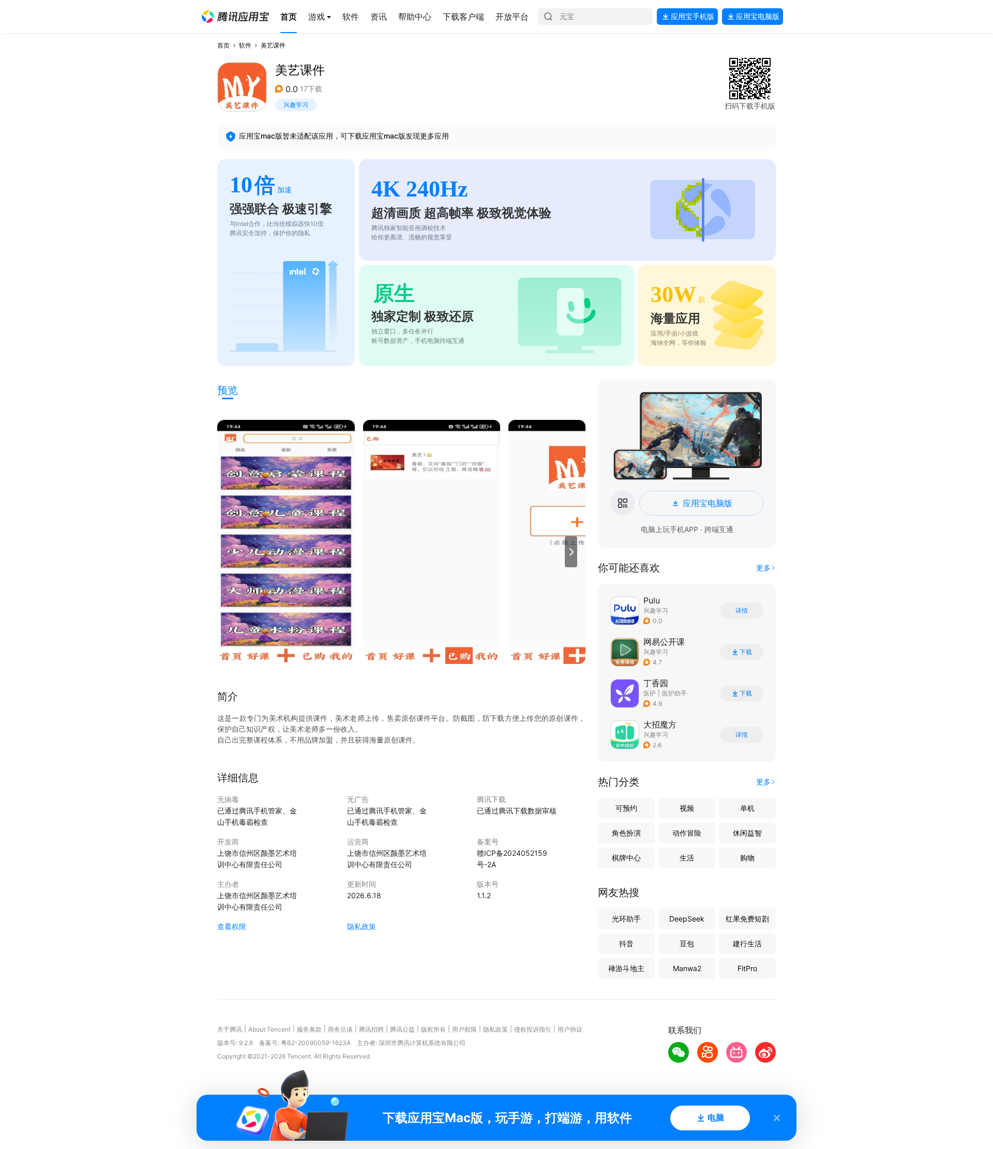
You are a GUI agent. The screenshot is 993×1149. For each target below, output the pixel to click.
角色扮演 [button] (626, 832)
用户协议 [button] (570, 1029)
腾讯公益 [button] (402, 1029)
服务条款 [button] (309, 1029)
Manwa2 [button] (687, 968)
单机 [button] (747, 808)
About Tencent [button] (269, 1029)
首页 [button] (223, 45)
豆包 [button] (687, 943)
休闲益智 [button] (747, 832)
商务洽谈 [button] (340, 1029)
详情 (741, 610)
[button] (235, 16)
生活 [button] (687, 857)
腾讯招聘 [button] (371, 1029)
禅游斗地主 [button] (626, 968)
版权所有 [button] (433, 1029)
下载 (746, 652)
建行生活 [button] (747, 943)
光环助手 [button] (626, 918)
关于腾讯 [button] (229, 1029)
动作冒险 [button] (686, 832)
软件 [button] (245, 45)
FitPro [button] (747, 968)
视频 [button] (687, 808)
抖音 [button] (626, 943)
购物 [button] (747, 857)
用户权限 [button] (464, 1029)
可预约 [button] (626, 808)
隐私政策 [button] (361, 926)
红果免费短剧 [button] (747, 918)
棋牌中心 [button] (626, 857)
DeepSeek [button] (686, 918)
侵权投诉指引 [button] (532, 1029)
